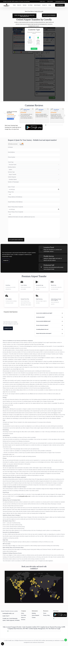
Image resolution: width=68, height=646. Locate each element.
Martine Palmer (27, 109)
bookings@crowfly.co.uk (60, 1)
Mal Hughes (41, 109)
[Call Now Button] (2, 643)
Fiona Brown (56, 109)
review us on (10, 118)
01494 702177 (42, 1)
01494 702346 (50, 1)
